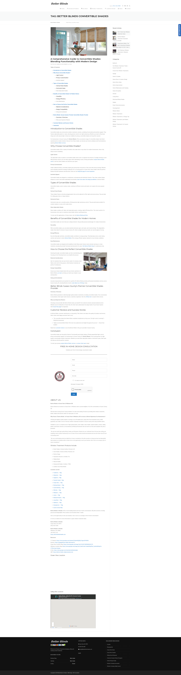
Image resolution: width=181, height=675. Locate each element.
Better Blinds (68, 238)
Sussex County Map (58, 507)
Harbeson (55, 502)
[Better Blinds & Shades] (60, 3)
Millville (55, 490)
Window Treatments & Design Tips (121, 116)
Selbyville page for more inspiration (86, 171)
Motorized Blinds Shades (118, 99)
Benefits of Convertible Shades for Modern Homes (66, 93)
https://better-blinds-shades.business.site (63, 552)
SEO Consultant (76, 672)
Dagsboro (55, 477)
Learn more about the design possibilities (86, 179)
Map (61, 472)
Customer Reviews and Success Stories (63, 123)
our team (59, 273)
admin (58, 64)
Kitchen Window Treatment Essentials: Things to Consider (120, 38)
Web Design (70, 672)
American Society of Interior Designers (114, 658)
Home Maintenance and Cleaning (120, 88)
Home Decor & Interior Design (120, 79)
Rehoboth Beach (57, 497)
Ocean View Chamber (111, 652)
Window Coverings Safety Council (114, 666)
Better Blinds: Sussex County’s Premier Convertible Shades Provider (70, 115)
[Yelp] (129, 5)
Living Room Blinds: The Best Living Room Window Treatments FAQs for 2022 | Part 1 (121, 45)
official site (88, 296)
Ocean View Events (111, 650)
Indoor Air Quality (117, 90)
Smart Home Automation (119, 105)
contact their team (81, 343)
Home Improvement (117, 85)
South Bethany (56, 487)
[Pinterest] (127, 5)
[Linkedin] (125, 5)
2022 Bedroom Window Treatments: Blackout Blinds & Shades (121, 52)
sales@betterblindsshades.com (85, 649)
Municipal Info (110, 647)
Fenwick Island (56, 480)
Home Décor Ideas (117, 82)
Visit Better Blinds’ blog (88, 246)
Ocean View (56, 482)
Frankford (55, 472)
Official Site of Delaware (112, 655)
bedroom (115, 63)
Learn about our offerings (78, 283)
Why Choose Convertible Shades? (61, 72)
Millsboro (55, 492)
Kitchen (114, 93)
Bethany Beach (56, 485)
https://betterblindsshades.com (58, 534)
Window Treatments (117, 113)
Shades (114, 102)
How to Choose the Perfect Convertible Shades (65, 104)
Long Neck (55, 500)
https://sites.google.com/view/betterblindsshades (66, 550)
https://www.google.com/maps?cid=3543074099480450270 (78, 544)
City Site (108, 644)
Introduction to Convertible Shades (62, 70)
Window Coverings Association (113, 663)
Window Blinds (116, 111)
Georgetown (56, 505)
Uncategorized (116, 108)
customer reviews (60, 327)
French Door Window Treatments (120, 70)
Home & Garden (116, 76)
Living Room (116, 96)
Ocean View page (57, 306)
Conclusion (56, 125)
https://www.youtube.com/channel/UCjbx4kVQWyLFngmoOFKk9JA (72, 540)
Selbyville (55, 475)
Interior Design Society (111, 660)
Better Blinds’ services (60, 143)
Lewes (54, 495)
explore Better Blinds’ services (68, 343)
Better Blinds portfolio (82, 215)
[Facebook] (123, 5)
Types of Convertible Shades (60, 83)
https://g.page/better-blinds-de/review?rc (65, 542)
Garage (114, 73)
